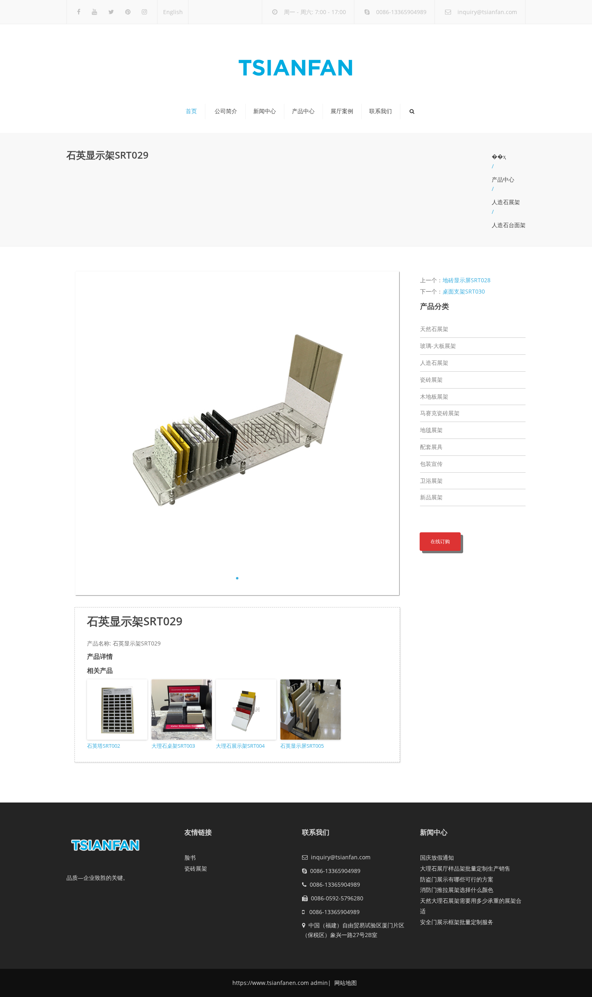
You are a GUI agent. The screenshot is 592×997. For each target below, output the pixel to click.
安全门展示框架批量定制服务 (456, 922)
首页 (191, 111)
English (173, 12)
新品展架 (431, 497)
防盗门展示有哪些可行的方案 (456, 879)
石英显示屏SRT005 (302, 745)
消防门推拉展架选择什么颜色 (456, 890)
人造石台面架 (509, 225)
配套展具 (431, 447)
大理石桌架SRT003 (173, 745)
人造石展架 (506, 202)
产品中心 (303, 111)
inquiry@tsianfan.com (487, 12)
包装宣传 (431, 463)
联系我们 (380, 111)
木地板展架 (434, 396)
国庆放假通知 (437, 857)
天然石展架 (434, 329)
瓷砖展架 (431, 379)
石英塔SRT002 (103, 745)
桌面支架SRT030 (464, 291)
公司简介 (226, 111)
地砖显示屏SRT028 (467, 280)
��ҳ (499, 156)
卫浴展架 (431, 480)
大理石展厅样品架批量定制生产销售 (465, 868)
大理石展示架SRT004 (240, 745)
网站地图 (344, 983)
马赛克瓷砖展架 (440, 413)
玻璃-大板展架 (438, 346)
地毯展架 (431, 430)
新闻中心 (264, 111)
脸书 (190, 857)
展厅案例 (342, 111)
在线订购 (440, 541)
